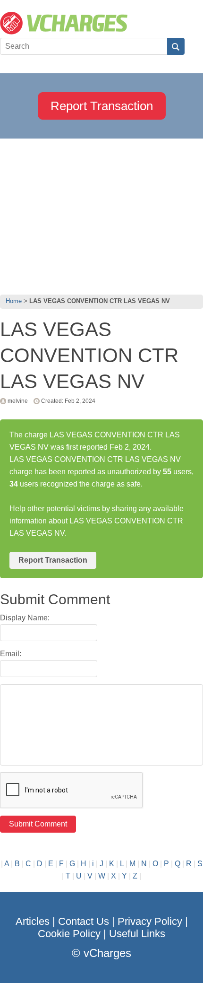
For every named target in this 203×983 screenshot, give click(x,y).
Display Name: (25, 618)
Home (14, 300)
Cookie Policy (69, 934)
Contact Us (83, 921)
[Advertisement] (101, 214)
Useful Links (137, 934)
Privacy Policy (150, 921)
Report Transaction (102, 106)
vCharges (107, 953)
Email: (10, 654)
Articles (33, 921)
